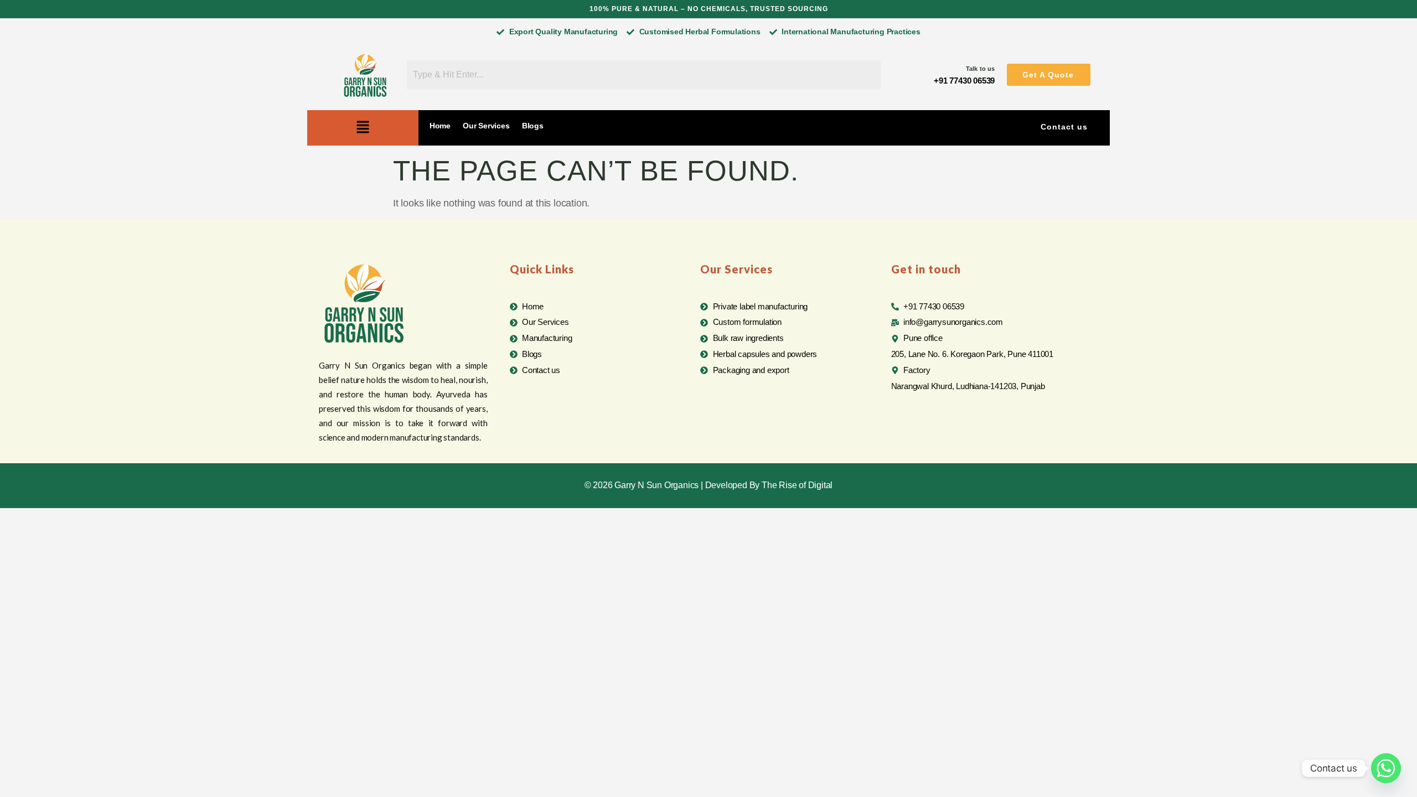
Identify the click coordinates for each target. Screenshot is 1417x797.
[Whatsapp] (1386, 768)
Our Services (486, 125)
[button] (1048, 75)
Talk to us (980, 68)
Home (440, 125)
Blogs (533, 125)
